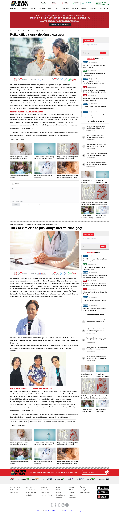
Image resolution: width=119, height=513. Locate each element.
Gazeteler (93, 8)
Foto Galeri (65, 8)
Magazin (20, 30)
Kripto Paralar (104, 479)
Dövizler (58, 490)
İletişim (46, 511)
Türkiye (13, 425)
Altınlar (58, 487)
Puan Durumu (59, 479)
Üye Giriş (82, 487)
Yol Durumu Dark (15, 490)
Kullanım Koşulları (71, 511)
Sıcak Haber (72, 497)
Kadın (56, 8)
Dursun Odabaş (23, 421)
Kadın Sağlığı (28, 30)
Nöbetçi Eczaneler (31, 492)
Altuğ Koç (14, 421)
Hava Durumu (47, 479)
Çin (17, 139)
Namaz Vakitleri (23, 479)
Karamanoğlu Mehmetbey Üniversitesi (54, 421)
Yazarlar (83, 8)
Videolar (75, 8)
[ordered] (32, 205)
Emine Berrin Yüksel (35, 421)
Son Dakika (13, 8)
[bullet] (35, 205)
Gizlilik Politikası (52, 511)
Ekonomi (42, 8)
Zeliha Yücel (21, 425)
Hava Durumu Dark (15, 487)
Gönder (16, 205)
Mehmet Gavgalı (71, 421)
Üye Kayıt (83, 490)
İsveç (22, 139)
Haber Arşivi (13, 30)
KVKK (64, 511)
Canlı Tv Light (14, 492)
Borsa (12, 479)
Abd (12, 139)
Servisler (24, 8)
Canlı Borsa (44, 487)
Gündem (33, 8)
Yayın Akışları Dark (31, 490)
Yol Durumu (91, 479)
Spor (49, 8)
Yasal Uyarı (79, 511)
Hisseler (70, 479)
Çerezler (60, 511)
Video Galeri (72, 490)
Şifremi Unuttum (85, 492)
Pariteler (80, 479)
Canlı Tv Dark (29, 487)
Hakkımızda (40, 511)
